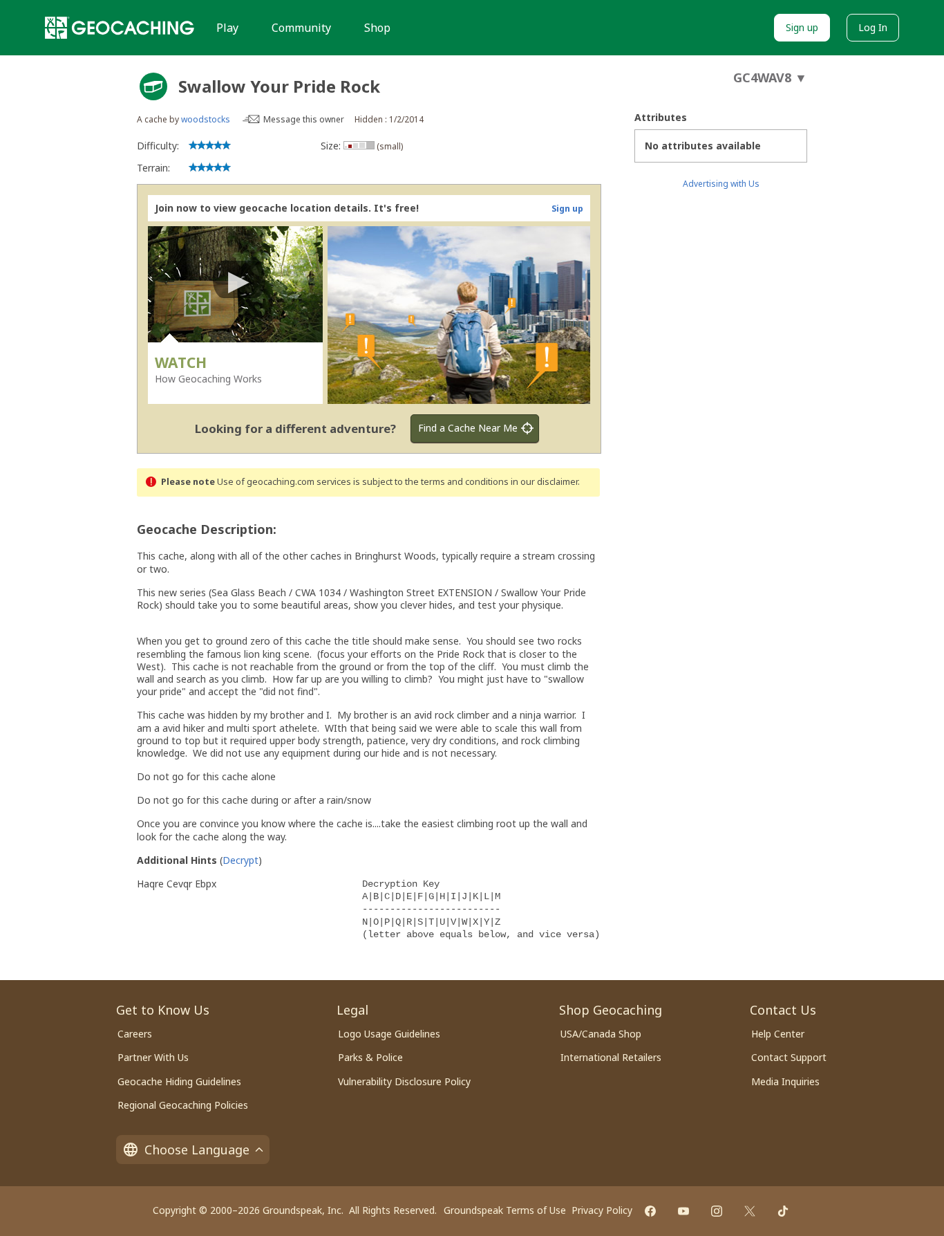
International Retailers (610, 1057)
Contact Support (789, 1057)
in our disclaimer (544, 482)
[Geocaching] (119, 27)
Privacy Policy (602, 1210)
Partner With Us (153, 1057)
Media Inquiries (785, 1081)
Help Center (777, 1033)
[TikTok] (783, 1211)
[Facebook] (650, 1211)
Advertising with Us (721, 184)
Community (301, 27)
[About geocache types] (153, 86)
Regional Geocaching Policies (182, 1105)
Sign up (802, 27)
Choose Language (196, 1149)
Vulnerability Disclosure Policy (404, 1081)
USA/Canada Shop (600, 1033)
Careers (134, 1033)
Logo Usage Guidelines (389, 1033)
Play (227, 27)
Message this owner (303, 119)
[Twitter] (750, 1211)
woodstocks (205, 119)
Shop (377, 27)
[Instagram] (716, 1211)
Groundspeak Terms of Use (505, 1210)
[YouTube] (683, 1211)
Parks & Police (370, 1057)
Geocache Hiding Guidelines (179, 1081)
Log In (872, 27)
